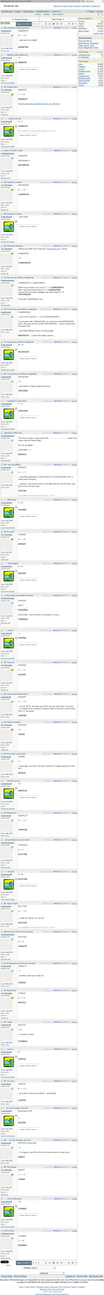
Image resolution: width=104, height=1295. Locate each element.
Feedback (81, 1287)
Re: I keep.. (8, 1022)
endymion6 (48, 55)
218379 (74, 1140)
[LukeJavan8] (9, 72)
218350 (74, 309)
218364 (74, 754)
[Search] (99, 14)
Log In (100, 11)
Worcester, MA (5, 178)
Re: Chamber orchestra (13, 182)
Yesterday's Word (42, 1287)
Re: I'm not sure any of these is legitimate (20, 309)
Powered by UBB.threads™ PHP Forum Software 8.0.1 (52, 1294)
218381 (74, 1199)
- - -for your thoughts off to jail (16, 1108)
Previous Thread (21, 19)
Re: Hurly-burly (10, 990)
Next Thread (57, 19)
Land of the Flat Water (8, 82)
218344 (74, 150)
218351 (74, 342)
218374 (74, 990)
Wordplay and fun (43, 11)
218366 (74, 813)
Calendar (46, 14)
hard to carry (9, 1231)
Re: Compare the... (11, 87)
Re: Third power (10, 1167)
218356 (74, 500)
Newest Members (85, 38)
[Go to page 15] (75, 24)
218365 (74, 781)
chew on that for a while (13, 150)
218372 (74, 932)
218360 (74, 630)
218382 (74, 1231)
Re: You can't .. (10, 1081)
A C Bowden (48, 118)
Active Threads (57, 14)
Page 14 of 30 (23, 24)
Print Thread (5, 23)
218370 (74, 871)
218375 (74, 1022)
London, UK (4, 114)
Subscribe (53, 1287)
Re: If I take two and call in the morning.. (20, 963)
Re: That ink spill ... (11, 903)
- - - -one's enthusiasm (12, 1199)
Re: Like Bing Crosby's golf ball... (17, 28)
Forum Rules (7, 1276)
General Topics (28, 11)
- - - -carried (8, 630)
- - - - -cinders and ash (12, 119)
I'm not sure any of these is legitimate (18, 278)
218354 (74, 433)
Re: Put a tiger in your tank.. (15, 754)
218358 (74, 563)
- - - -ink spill (9, 872)
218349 (74, 277)
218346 (74, 182)
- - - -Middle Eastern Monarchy (16, 55)
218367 (74, 840)
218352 (74, 374)
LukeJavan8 (47, 87)
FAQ (60, 1287)
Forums (18, 11)
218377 (74, 1081)
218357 (74, 532)
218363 (74, 722)
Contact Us (95, 6)
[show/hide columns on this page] (101, 14)
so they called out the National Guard (18, 595)
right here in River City (13, 433)
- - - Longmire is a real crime (15, 401)
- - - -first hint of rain (12, 781)
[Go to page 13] (33, 24)
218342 (74, 87)
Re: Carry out (9, 662)
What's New (68, 6)
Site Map (85, 6)
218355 (74, 465)
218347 (74, 214)
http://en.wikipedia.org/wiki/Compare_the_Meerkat (38, 104)
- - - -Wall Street (10, 500)
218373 (74, 963)
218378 (74, 1108)
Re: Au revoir (9, 532)
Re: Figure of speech (12, 722)
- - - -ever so (8, 1049)
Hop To (8, 1265)
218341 (74, 55)
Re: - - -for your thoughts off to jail (17, 1140)
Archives (66, 1287)
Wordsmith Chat (58, 1289)
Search (77, 6)
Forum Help (82, 1276)
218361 (74, 662)
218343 (74, 118)
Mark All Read (20, 1276)
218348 (74, 246)
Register (91, 11)
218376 (74, 1049)
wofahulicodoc (47, 28)
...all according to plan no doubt (16, 840)
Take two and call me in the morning (18, 932)
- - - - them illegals (11, 563)
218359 (74, 595)
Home (21, 1287)
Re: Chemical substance (13, 246)
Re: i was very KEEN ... (13, 465)
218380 (74, 1167)
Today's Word (29, 1287)
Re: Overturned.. (10, 813)
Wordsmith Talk (6, 11)
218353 (74, 401)
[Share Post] (69, 28)
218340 (74, 28)
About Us (57, 6)
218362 (74, 694)
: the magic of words (16, 1)
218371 (74, 903)
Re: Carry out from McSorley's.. (16, 694)
